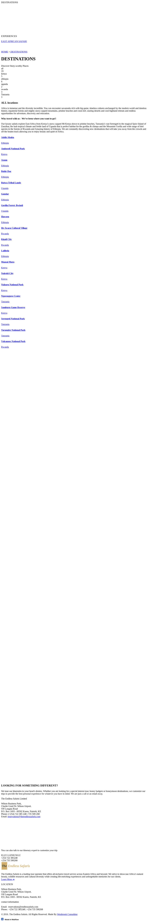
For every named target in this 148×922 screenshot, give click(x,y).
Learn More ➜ (7, 879)
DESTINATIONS (18, 52)
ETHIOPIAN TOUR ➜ (12, 493)
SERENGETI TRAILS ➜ (13, 759)
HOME (4, 52)
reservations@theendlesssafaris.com (24, 816)
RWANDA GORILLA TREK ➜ (16, 675)
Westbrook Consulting (67, 914)
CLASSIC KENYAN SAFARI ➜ (17, 403)
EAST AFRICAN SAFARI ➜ (15, 597)
